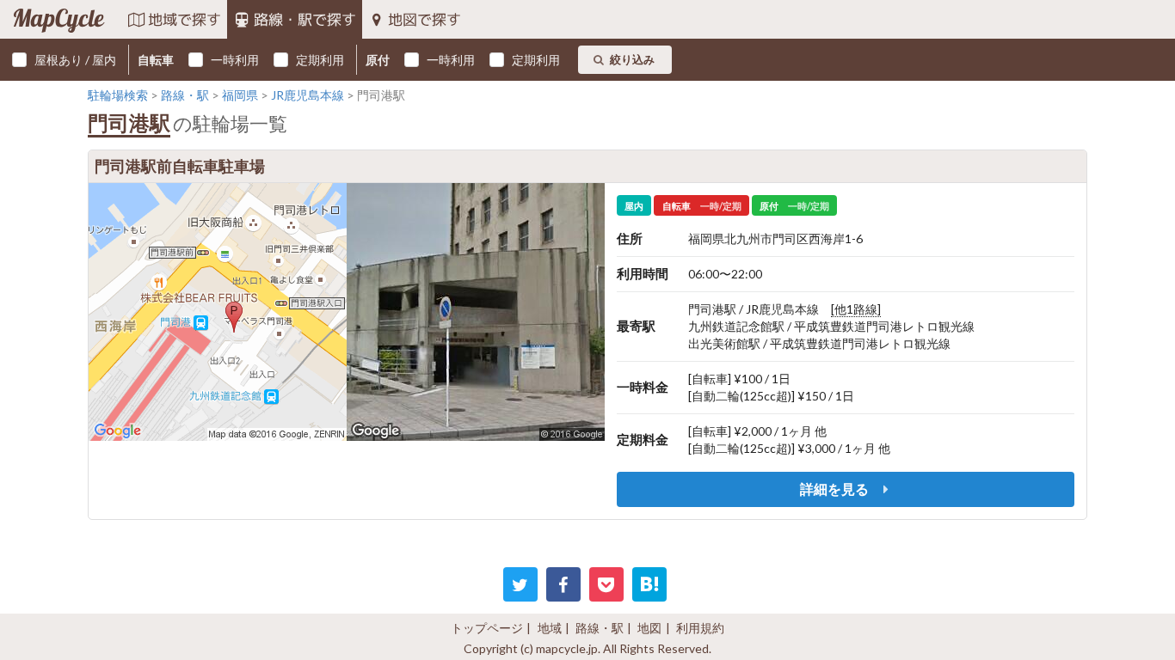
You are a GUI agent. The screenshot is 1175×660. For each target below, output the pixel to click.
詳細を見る (835, 488)
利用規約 (700, 627)
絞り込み (632, 59)
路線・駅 (599, 627)
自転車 (156, 59)
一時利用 (235, 59)
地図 (649, 627)
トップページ (487, 627)
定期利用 (320, 59)
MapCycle (58, 19)
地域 (550, 627)
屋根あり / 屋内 (75, 59)
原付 (378, 59)
